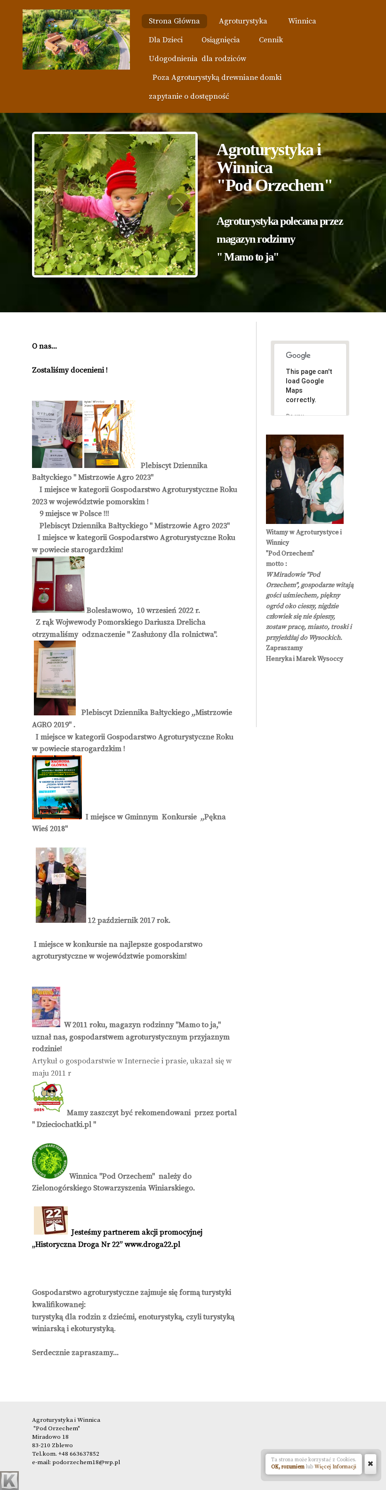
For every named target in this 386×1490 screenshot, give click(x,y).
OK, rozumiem (288, 1467)
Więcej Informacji (335, 1467)
